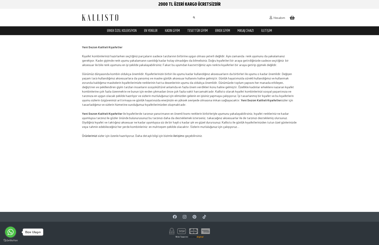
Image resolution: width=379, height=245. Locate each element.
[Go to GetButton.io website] (11, 240)
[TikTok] (204, 217)
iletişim (178, 136)
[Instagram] (185, 217)
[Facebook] (175, 217)
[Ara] (194, 17)
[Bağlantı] (100, 17)
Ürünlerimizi (89, 136)
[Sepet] (292, 17)
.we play (196, 236)
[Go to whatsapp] (10, 232)
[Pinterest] (194, 217)
